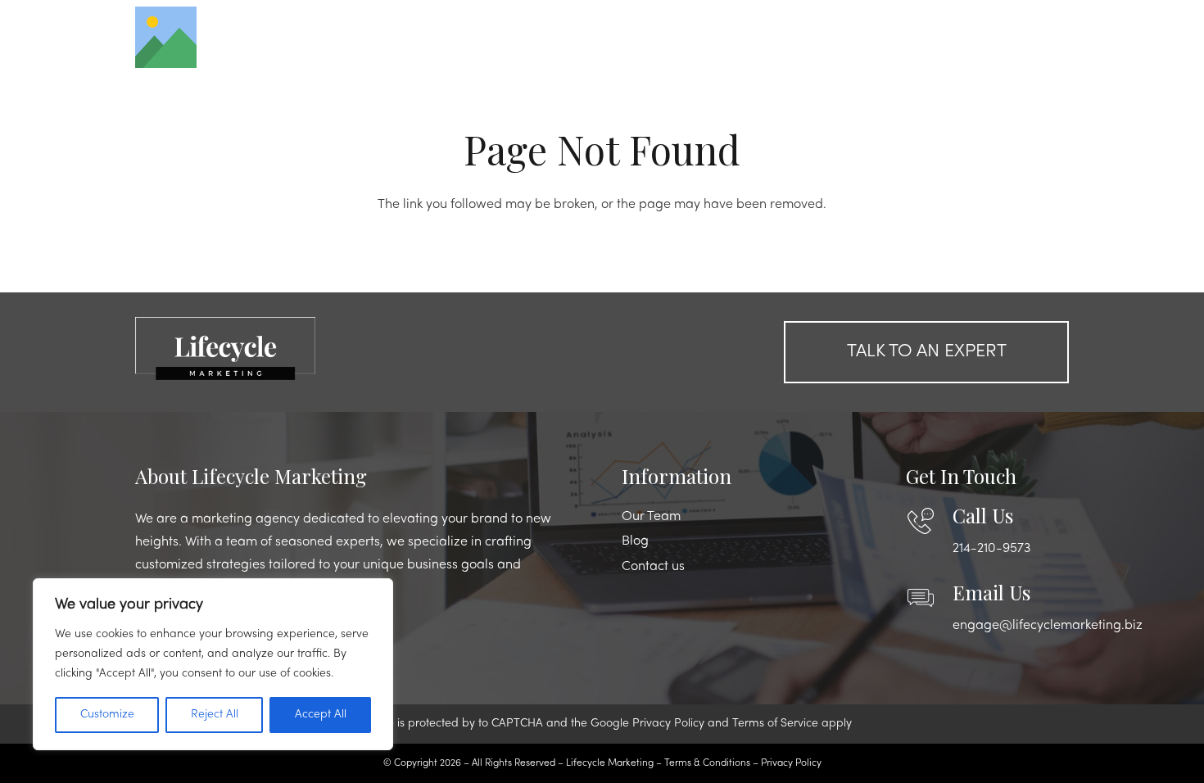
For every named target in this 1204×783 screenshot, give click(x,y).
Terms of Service (775, 723)
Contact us (653, 566)
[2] (277, 348)
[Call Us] (929, 521)
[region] (213, 664)
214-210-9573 (991, 548)
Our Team (651, 516)
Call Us (983, 515)
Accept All (320, 714)
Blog (635, 541)
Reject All (214, 714)
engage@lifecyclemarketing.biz (1048, 625)
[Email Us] (929, 598)
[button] (1025, 37)
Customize (107, 714)
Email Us (991, 592)
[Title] (166, 37)
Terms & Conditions (707, 763)
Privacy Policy (668, 723)
